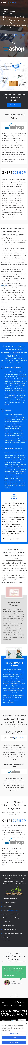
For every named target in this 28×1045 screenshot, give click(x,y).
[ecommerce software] (8, 3)
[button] (12, 995)
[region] (14, 1033)
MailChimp (4, 285)
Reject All (14, 1037)
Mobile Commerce (13, 910)
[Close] (26, 1023)
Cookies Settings (14, 1033)
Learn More (14, 105)
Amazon (14, 460)
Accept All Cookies (14, 1042)
